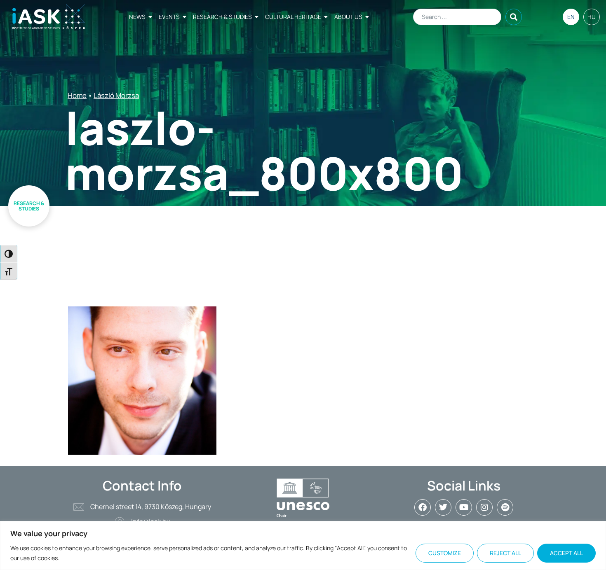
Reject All (505, 553)
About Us (348, 17)
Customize (444, 553)
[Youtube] (464, 507)
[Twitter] (443, 507)
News (137, 17)
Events (169, 17)
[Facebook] (422, 507)
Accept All (566, 553)
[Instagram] (484, 507)
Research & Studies (222, 17)
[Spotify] (505, 507)
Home (77, 95)
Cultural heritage (293, 17)
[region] (303, 545)
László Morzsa (116, 95)
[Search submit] (513, 17)
